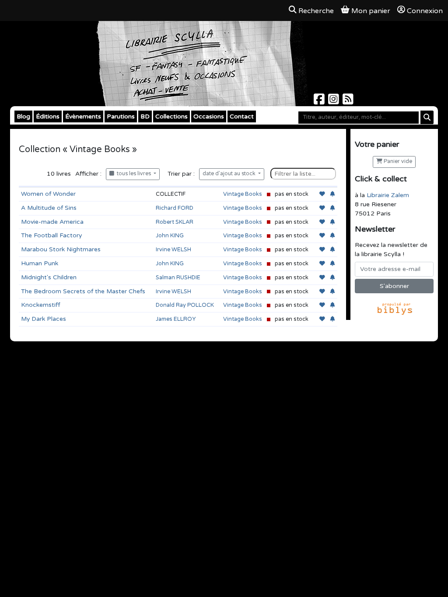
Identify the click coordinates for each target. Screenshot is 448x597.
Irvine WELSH (173, 249)
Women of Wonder (48, 194)
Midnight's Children (49, 277)
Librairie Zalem (388, 195)
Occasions (208, 116)
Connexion (425, 11)
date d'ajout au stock (230, 173)
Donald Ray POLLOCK (185, 305)
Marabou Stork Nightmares (61, 249)
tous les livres (133, 173)
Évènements (83, 116)
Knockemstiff (40, 305)
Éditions (48, 116)
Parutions (121, 116)
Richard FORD (174, 208)
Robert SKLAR (174, 222)
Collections (171, 116)
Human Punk (39, 263)
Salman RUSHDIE (178, 277)
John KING (170, 235)
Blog (23, 116)
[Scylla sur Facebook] (320, 101)
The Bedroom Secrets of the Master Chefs (83, 291)
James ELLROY (176, 319)
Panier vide (397, 161)
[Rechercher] (427, 117)
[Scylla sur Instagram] (334, 101)
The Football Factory (51, 235)
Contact (242, 116)
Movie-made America (52, 222)
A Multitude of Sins (49, 208)
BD (145, 116)
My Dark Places (43, 319)
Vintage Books (242, 194)
